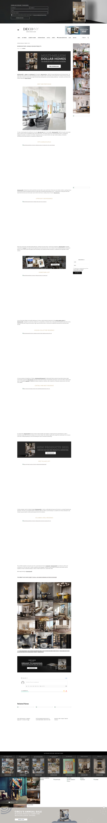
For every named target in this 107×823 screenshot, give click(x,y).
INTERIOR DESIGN (41, 37)
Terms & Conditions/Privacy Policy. (40, 15)
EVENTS (53, 37)
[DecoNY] (31, 30)
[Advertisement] (53, 741)
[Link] (40, 686)
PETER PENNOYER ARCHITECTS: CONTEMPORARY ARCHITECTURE (43, 719)
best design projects (24, 650)
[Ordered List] (33, 686)
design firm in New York (22, 651)
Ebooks (74, 37)
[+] (44, 686)
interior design (30, 651)
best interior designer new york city (35, 650)
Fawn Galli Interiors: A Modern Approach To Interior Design (23, 719)
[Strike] (32, 686)
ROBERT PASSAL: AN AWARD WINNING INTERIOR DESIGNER (42, 577)
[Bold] (27, 686)
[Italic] (28, 686)
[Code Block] (39, 686)
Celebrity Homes (32, 37)
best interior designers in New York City (51, 650)
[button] (105, 767)
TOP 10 (28, 43)
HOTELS (48, 37)
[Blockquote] (37, 686)
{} (42, 686)
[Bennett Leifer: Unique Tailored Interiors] (62, 711)
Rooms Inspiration (62, 37)
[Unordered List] (35, 686)
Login (66, 678)
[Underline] (30, 686)
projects (35, 651)
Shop (70, 37)
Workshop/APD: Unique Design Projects (29, 46)
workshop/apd (41, 651)
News (19, 37)
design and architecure (64, 650)
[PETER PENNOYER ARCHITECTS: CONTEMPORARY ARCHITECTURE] (44, 711)
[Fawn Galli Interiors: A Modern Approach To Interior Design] (25, 711)
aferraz (23, 48)
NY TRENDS (24, 37)
